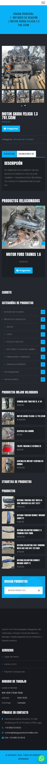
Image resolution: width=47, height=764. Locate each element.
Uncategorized (11, 371)
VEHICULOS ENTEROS (16, 364)
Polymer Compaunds (14, 671)
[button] (41, 758)
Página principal (23, 13)
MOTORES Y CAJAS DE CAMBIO (21, 349)
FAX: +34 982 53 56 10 (15, 737)
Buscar (39, 590)
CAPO (9, 334)
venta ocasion (11, 379)
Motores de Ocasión (25, 17)
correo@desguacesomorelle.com (21, 732)
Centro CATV (10, 664)
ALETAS (10, 326)
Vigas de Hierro (11, 656)
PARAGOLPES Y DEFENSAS (18, 356)
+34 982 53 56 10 (13, 727)
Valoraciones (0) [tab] (26, 154)
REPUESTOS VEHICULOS (14, 319)
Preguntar (12, 128)
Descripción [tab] (9, 154)
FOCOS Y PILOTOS (15, 341)
